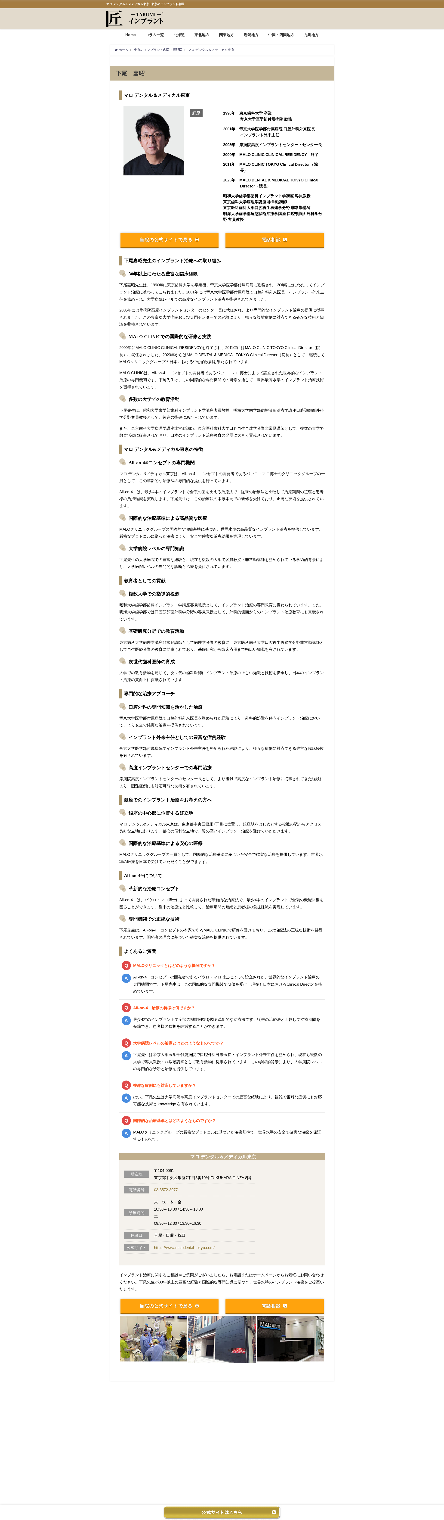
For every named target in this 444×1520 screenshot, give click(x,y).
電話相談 (271, 239)
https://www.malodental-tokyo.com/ (184, 1247)
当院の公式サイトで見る (166, 239)
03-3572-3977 (166, 1190)
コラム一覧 (154, 35)
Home (130, 35)
